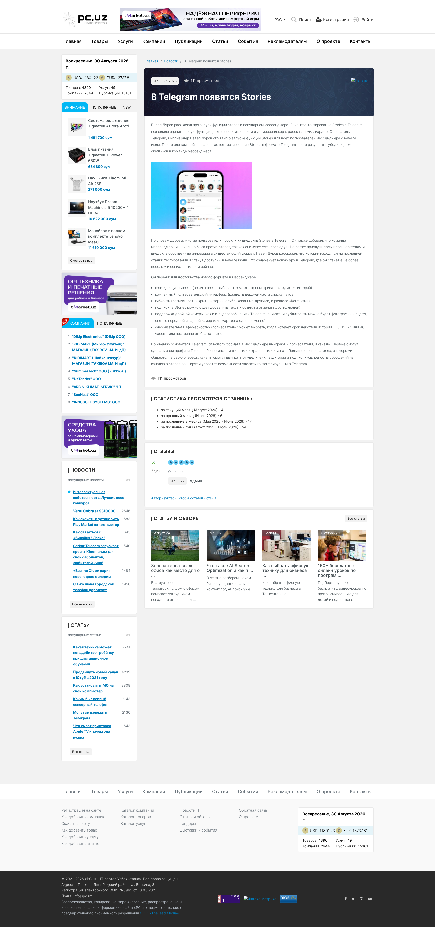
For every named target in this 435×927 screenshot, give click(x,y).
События (248, 41)
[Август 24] (175, 545)
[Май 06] (286, 545)
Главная (72, 41)
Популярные (103, 107)
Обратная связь (253, 810)
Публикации (189, 41)
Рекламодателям (287, 41)
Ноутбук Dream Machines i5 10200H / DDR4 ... (108, 207)
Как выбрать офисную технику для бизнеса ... (286, 570)
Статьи (220, 41)
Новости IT (190, 810)
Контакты (361, 41)
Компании (153, 41)
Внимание (75, 107)
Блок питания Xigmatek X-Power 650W (105, 155)
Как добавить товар (79, 830)
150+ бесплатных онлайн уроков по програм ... (337, 570)
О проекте (328, 41)
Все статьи (356, 518)
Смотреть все (81, 260)
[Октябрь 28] (342, 545)
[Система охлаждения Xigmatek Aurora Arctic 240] (77, 127)
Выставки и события (198, 830)
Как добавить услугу (80, 836)
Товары (99, 41)
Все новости (82, 604)
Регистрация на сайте (81, 810)
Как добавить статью (80, 843)
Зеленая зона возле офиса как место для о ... (175, 570)
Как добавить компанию (83, 816)
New (127, 107)
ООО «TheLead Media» (159, 913)
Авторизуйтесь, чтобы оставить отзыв (183, 498)
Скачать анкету (75, 823)
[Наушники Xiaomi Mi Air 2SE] (77, 184)
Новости (171, 61)
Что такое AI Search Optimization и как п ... (230, 568)
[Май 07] (231, 545)
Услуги (125, 41)
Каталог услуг (133, 823)
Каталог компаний (137, 810)
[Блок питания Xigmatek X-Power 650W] (77, 155)
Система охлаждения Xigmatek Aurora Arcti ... (108, 126)
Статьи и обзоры (195, 816)
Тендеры (188, 823)
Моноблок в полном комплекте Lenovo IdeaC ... (106, 236)
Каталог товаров (136, 816)
